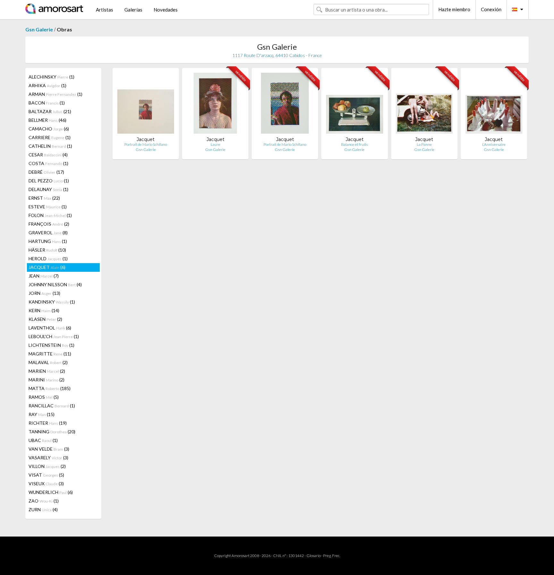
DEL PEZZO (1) (49, 180)
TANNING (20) (52, 431)
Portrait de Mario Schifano (145, 144)
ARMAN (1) (55, 94)
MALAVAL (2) (48, 362)
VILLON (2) (47, 466)
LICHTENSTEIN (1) (51, 345)
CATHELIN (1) (50, 146)
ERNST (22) (44, 198)
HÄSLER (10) (47, 250)
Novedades (166, 10)
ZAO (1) (44, 501)
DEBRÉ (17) (46, 172)
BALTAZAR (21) (50, 111)
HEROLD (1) (48, 258)
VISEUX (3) (46, 483)
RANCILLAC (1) (52, 405)
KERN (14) (44, 310)
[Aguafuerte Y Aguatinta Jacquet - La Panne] (424, 104)
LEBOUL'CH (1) (54, 336)
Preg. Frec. (331, 555)
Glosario (313, 555)
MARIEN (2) (47, 371)
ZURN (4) (43, 509)
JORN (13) (44, 293)
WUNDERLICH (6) (51, 492)
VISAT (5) (46, 475)
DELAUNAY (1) (48, 189)
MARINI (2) (46, 379)
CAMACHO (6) (49, 128)
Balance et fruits (354, 144)
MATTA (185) (50, 388)
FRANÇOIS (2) (49, 224)
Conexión (491, 9)
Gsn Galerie (39, 29)
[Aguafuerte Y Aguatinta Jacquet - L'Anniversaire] (494, 104)
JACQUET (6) (47, 267)
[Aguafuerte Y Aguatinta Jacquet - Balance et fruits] (354, 104)
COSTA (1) (48, 163)
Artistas (104, 10)
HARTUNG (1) (48, 241)
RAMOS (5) (44, 397)
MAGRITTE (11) (50, 353)
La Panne (424, 144)
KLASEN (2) (45, 319)
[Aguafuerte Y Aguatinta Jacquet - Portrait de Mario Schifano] (145, 104)
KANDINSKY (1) (52, 301)
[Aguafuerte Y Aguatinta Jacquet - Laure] (215, 104)
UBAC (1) (43, 440)
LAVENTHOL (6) (50, 327)
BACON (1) (47, 102)
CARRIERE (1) (50, 137)
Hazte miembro (454, 9)
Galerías (133, 10)
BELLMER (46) (47, 120)
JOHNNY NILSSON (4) (55, 284)
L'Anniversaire (494, 144)
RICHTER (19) (48, 423)
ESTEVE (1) (48, 206)
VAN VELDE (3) (49, 449)
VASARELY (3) (48, 457)
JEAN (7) (44, 276)
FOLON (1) (50, 215)
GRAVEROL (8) (48, 232)
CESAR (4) (48, 154)
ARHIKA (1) (47, 85)
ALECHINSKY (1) (51, 76)
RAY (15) (42, 414)
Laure (215, 144)
